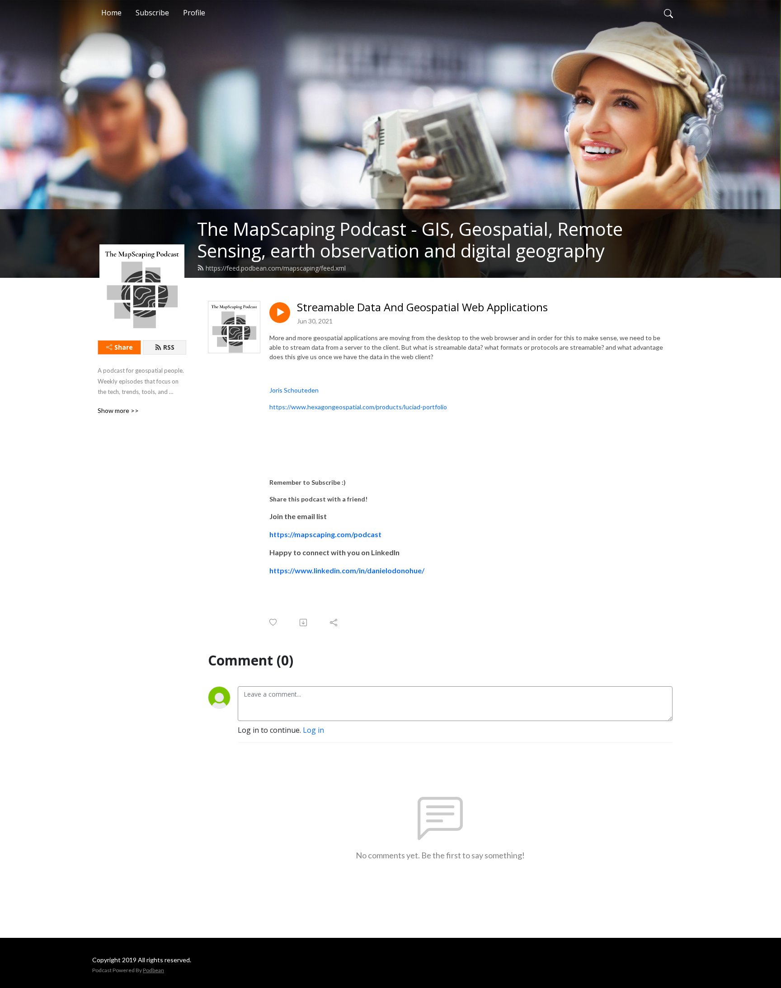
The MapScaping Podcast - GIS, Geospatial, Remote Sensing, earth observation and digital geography (410, 239)
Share (123, 347)
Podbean (153, 970)
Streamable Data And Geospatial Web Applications (422, 307)
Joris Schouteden (294, 390)
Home (111, 13)
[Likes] (273, 622)
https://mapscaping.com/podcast (325, 534)
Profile (194, 13)
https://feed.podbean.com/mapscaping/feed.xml (276, 268)
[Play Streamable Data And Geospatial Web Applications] (279, 312)
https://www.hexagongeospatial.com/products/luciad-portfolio (358, 407)
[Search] (668, 13)
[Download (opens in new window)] (304, 622)
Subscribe (152, 13)
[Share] (334, 622)
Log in (313, 730)
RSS (168, 347)
